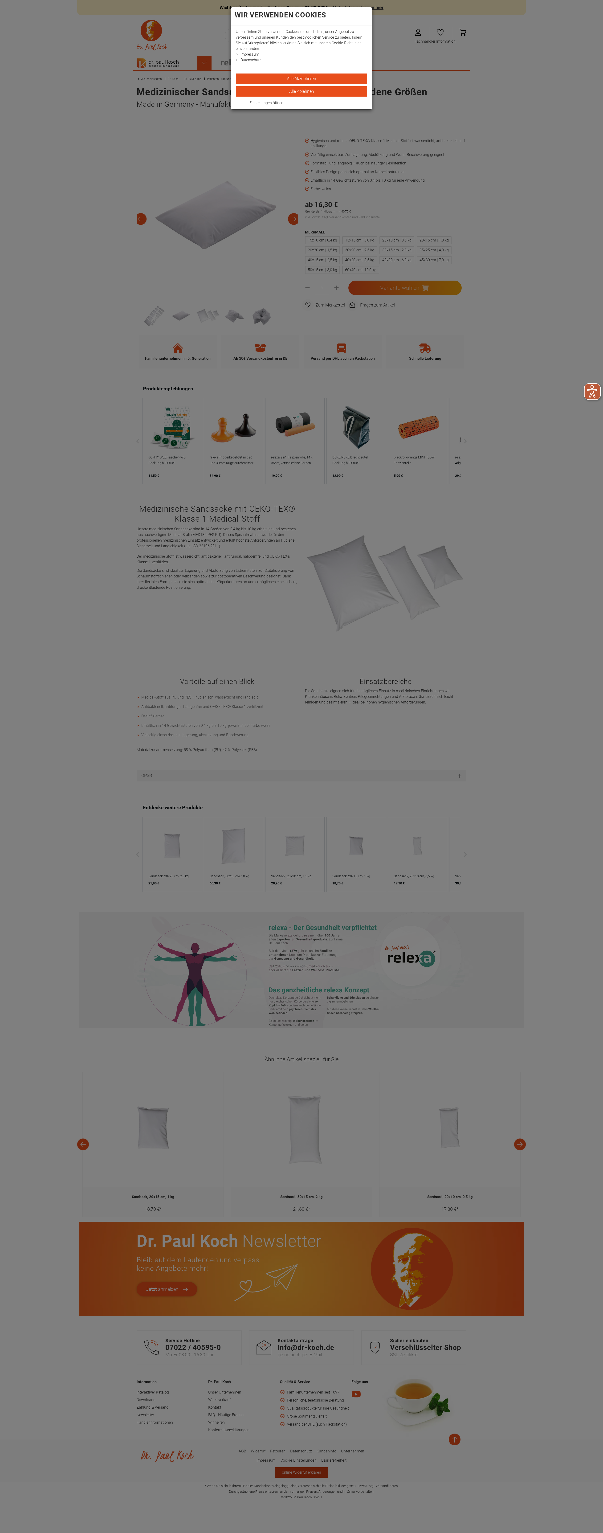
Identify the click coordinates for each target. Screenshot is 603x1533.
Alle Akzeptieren (301, 78)
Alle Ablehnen (301, 91)
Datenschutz (250, 60)
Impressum (249, 54)
